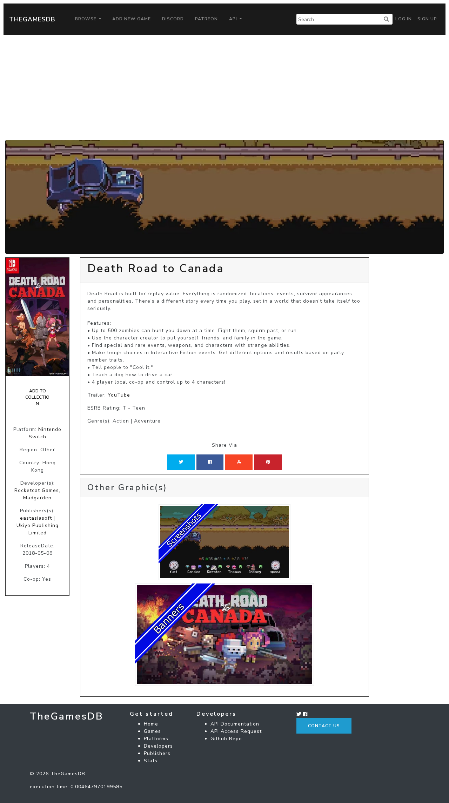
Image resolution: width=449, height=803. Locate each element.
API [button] (234, 19)
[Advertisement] (224, 87)
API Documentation (234, 724)
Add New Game (131, 19)
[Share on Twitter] (181, 462)
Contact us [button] (324, 726)
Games (152, 731)
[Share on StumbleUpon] (239, 462)
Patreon (206, 19)
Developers (158, 746)
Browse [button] (86, 19)
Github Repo (226, 738)
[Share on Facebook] (209, 462)
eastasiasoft (36, 518)
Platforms (156, 738)
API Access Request (236, 731)
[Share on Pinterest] (268, 462)
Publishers (157, 753)
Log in (403, 19)
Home (151, 724)
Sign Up (427, 19)
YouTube (119, 395)
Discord (173, 19)
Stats (151, 760)
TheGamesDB (32, 19)
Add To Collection (37, 397)
